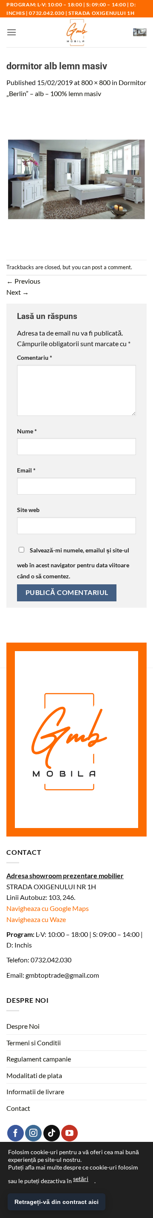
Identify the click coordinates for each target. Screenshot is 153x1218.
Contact (18, 1108)
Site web (28, 509)
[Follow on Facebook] (15, 1133)
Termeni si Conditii (33, 1043)
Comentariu (34, 357)
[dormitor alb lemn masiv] (76, 178)
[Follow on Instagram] (33, 1133)
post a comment (111, 267)
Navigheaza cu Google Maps (47, 908)
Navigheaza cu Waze (36, 919)
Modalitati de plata (34, 1075)
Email (26, 470)
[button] (11, 32)
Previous (23, 281)
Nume (27, 431)
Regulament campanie (38, 1059)
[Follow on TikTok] (51, 1133)
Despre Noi (23, 1026)
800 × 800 (95, 82)
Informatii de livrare (35, 1091)
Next (17, 292)
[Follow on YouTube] (69, 1133)
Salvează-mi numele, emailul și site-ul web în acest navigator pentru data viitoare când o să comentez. (73, 563)
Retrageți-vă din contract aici (56, 1201)
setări (80, 1178)
